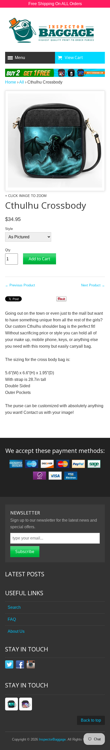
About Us (16, 631)
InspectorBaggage (52, 739)
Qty (7, 250)
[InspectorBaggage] (55, 31)
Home (10, 82)
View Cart (74, 57)
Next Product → (93, 285)
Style (9, 229)
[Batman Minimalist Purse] (11, 704)
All (21, 82)
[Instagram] (31, 665)
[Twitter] (9, 665)
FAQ (12, 619)
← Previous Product (20, 285)
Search (14, 607)
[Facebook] (20, 665)
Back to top (91, 720)
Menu (20, 57)
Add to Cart (39, 259)
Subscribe (24, 551)
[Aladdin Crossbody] (25, 704)
